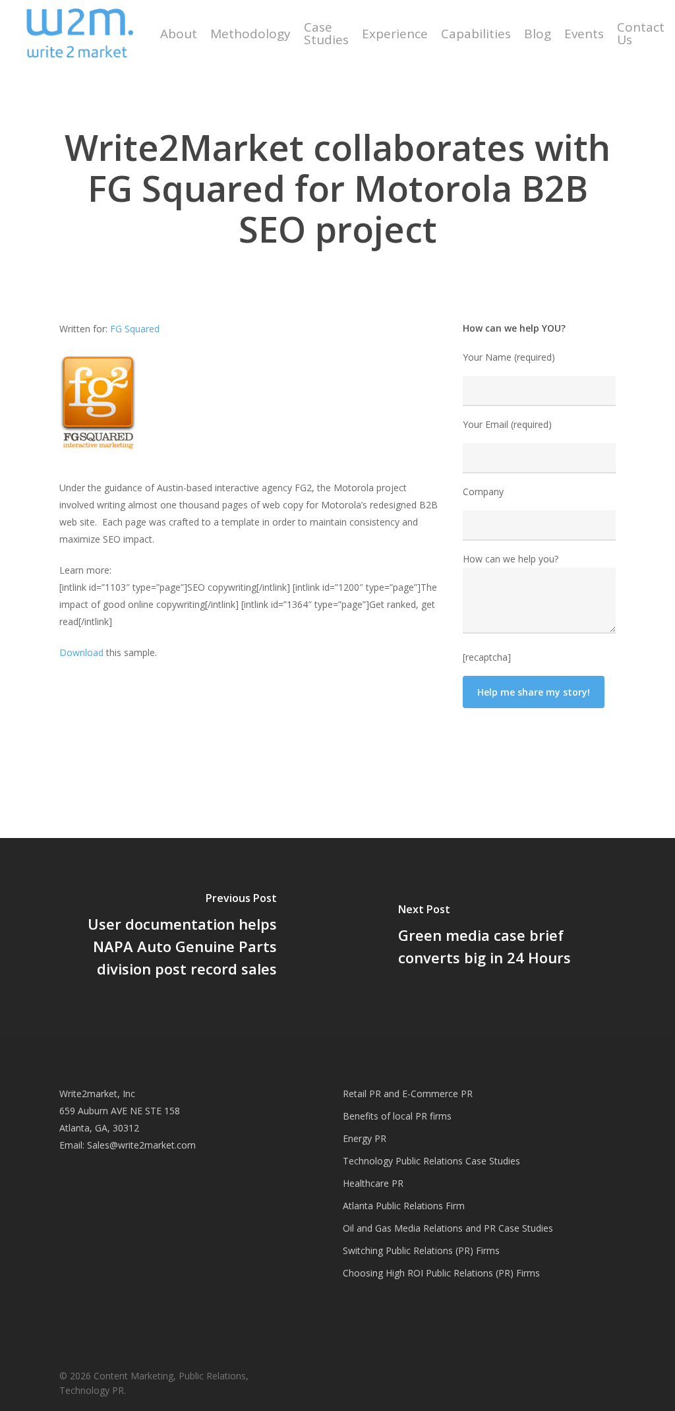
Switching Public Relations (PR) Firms (421, 1250)
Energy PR (364, 1138)
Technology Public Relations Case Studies (431, 1161)
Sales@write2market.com (141, 1145)
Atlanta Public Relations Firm (404, 1205)
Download (81, 652)
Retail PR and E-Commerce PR (408, 1093)
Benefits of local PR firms (397, 1116)
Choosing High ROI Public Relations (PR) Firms (441, 1273)
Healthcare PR (373, 1183)
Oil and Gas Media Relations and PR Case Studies (448, 1228)
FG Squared (135, 328)
